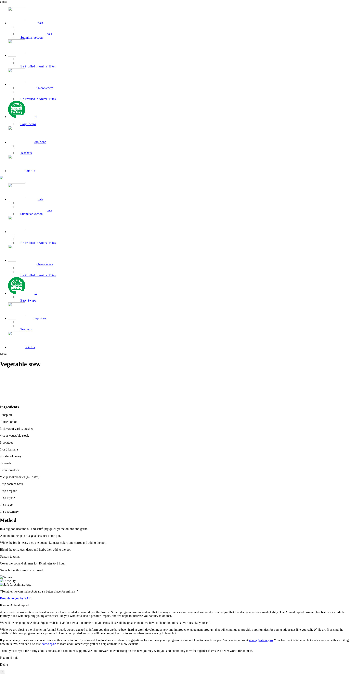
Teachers (26, 153)
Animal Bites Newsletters (36, 88)
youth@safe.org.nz (261, 640)
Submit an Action (31, 37)
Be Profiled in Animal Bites (38, 66)
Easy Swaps (28, 124)
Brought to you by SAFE (16, 598)
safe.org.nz (49, 644)
